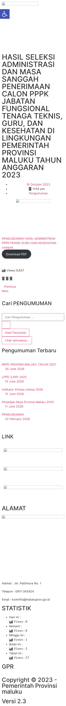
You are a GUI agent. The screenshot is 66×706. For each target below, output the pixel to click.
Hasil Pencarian (15, 332)
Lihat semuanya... (17, 340)
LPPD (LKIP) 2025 (14, 377)
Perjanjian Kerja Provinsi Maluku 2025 (28, 402)
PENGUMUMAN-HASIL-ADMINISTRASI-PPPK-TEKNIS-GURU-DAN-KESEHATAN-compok (29, 243)
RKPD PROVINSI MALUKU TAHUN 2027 (29, 364)
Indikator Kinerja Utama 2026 (22, 389)
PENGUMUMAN (13, 414)
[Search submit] (6, 325)
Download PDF (16, 254)
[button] (3, 278)
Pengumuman (38, 193)
